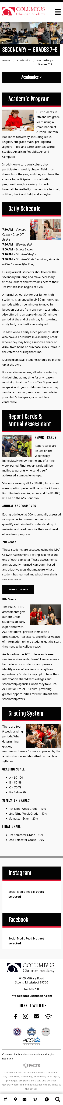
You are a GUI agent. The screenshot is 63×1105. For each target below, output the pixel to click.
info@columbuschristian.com (31, 996)
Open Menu (58, 12)
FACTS (48, 1016)
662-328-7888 (31, 989)
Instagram (26, 1016)
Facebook (16, 1016)
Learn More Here (18, 589)
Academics (30, 77)
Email (36, 1016)
